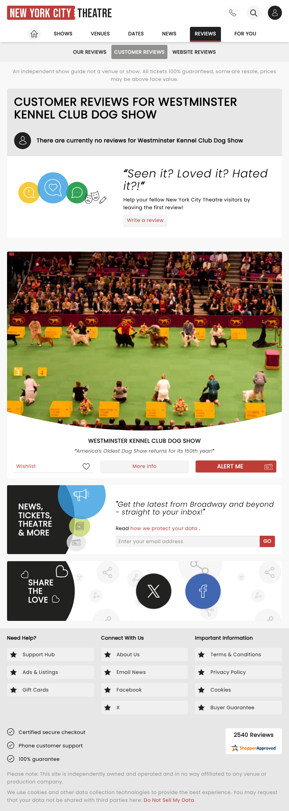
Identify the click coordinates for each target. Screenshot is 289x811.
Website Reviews (194, 51)
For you (245, 33)
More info (144, 466)
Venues (100, 33)
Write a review (145, 220)
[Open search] (254, 13)
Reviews (205, 33)
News (169, 33)
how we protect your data (164, 528)
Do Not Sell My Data (169, 800)
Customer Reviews (139, 51)
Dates (136, 33)
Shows (63, 33)
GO (267, 541)
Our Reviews (89, 51)
